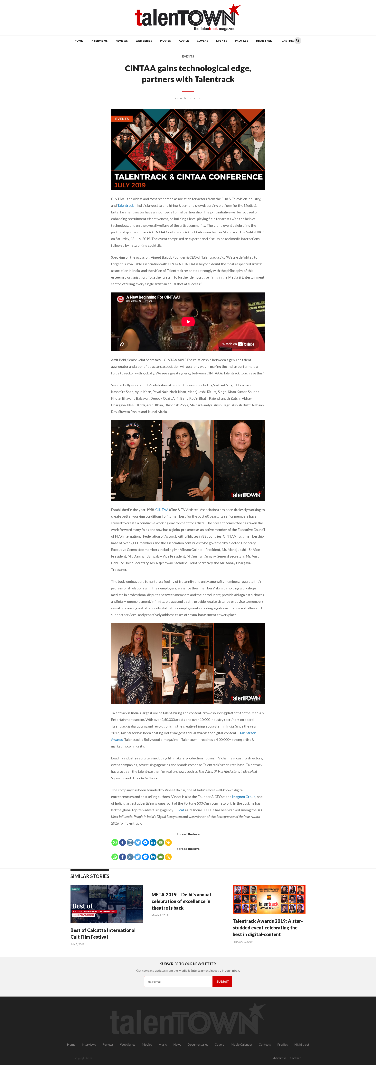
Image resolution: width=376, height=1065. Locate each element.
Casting (288, 40)
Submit (222, 981)
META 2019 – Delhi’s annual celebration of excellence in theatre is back (181, 901)
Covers (202, 40)
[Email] (160, 842)
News (177, 1044)
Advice (184, 40)
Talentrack (125, 205)
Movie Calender (241, 1044)
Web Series (144, 40)
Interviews (99, 40)
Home (78, 40)
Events (221, 40)
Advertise (279, 1058)
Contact (295, 1058)
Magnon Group (243, 796)
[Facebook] (122, 842)
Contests (265, 1044)
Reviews (122, 40)
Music (162, 1044)
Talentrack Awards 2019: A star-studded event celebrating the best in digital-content (268, 927)
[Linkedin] (153, 842)
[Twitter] (137, 842)
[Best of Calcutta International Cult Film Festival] (106, 904)
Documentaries (198, 1044)
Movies (165, 40)
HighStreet (265, 40)
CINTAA (161, 509)
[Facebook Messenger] (145, 842)
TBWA (179, 810)
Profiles (241, 40)
